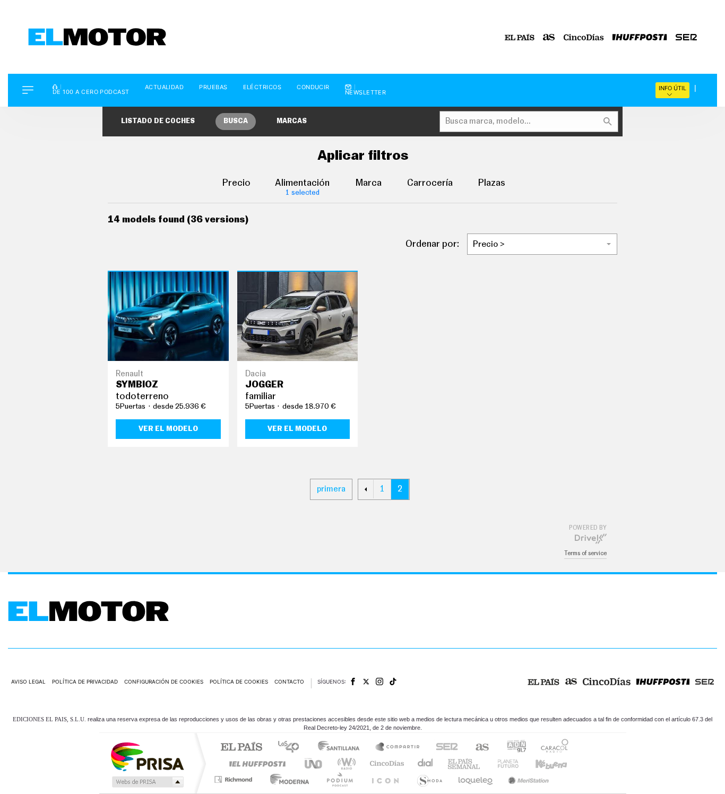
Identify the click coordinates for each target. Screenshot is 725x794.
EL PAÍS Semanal (464, 763)
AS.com (477, 747)
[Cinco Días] (584, 37)
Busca (235, 121)
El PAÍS (241, 747)
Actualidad (164, 87)
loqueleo (476, 779)
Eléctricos (262, 87)
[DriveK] (591, 538)
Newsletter (365, 92)
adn (512, 747)
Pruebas (213, 87)
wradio (344, 763)
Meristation (527, 779)
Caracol (551, 747)
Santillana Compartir (398, 747)
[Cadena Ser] (686, 37)
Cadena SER (444, 747)
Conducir (313, 87)
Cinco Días (385, 763)
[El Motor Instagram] (379, 681)
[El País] (519, 37)
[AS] (549, 37)
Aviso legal (28, 681)
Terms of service (585, 553)
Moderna (287, 779)
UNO (314, 763)
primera (331, 489)
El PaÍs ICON (385, 779)
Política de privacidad (85, 681)
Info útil (672, 88)
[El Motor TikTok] (393, 681)
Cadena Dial (425, 763)
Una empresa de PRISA (147, 756)
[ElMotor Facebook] (353, 681)
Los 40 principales (292, 747)
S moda (429, 779)
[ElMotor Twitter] (366, 682)
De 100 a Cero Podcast (91, 91)
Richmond (234, 779)
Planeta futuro (503, 763)
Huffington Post (255, 763)
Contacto (289, 681)
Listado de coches (158, 121)
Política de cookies (239, 681)
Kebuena (542, 763)
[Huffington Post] (639, 37)
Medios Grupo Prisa (147, 781)
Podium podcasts (339, 779)
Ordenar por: (432, 244)
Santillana (341, 747)
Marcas (292, 121)
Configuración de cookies (163, 681)
